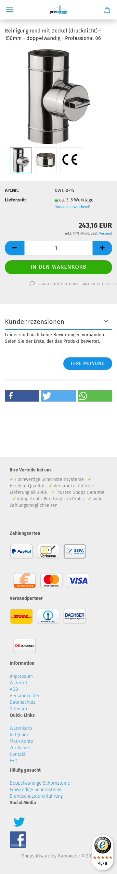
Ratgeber (19, 735)
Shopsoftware (36, 856)
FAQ (14, 761)
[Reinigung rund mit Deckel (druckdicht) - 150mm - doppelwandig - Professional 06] (58, 96)
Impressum (21, 676)
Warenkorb (21, 728)
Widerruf (18, 683)
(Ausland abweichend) (72, 207)
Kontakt (18, 754)
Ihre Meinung (88, 363)
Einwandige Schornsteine (36, 789)
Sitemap (18, 709)
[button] (22, 396)
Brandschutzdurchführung (36, 796)
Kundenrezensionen (34, 322)
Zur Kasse (20, 748)
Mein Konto (21, 741)
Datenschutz (22, 702)
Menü (10, 9)
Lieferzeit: (15, 200)
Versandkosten (25, 696)
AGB (14, 689)
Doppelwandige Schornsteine (40, 783)
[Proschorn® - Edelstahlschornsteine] (58, 9)
